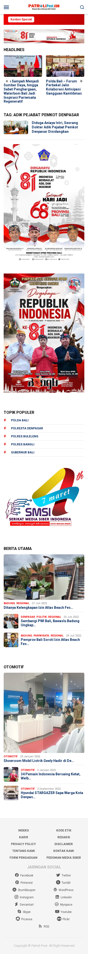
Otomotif (11, 756)
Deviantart (27, 904)
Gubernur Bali (22, 452)
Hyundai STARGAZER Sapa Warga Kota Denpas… (52, 795)
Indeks (23, 830)
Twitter (66, 875)
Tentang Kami (23, 851)
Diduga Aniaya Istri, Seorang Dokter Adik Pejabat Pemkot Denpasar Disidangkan (55, 127)
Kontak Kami (63, 851)
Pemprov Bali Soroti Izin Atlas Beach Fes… (50, 642)
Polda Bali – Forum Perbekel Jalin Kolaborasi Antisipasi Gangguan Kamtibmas (64, 87)
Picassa (26, 919)
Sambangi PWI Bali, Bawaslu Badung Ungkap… (50, 623)
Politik (41, 616)
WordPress (66, 890)
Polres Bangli (22, 444)
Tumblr (66, 882)
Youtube (66, 912)
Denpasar (28, 616)
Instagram (27, 897)
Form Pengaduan (23, 857)
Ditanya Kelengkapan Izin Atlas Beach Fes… (38, 608)
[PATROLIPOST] (43, 7)
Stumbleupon (26, 890)
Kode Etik (63, 830)
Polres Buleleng (24, 436)
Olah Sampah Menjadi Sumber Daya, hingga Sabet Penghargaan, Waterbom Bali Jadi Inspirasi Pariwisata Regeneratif (21, 91)
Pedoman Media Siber (63, 857)
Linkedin (66, 897)
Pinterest (27, 882)
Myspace (66, 904)
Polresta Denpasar (27, 428)
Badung (9, 603)
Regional (22, 603)
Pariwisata (41, 635)
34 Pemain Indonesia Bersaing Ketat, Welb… (50, 776)
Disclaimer (64, 844)
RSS (46, 926)
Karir (23, 837)
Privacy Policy (23, 844)
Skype (27, 912)
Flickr (66, 919)
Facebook (26, 875)
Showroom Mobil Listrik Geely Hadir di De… (39, 761)
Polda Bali (20, 420)
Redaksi (63, 837)
